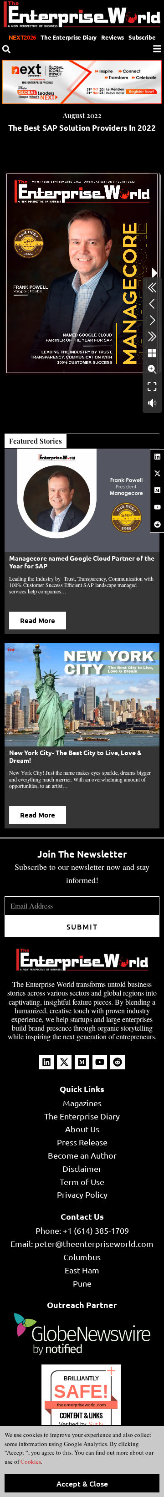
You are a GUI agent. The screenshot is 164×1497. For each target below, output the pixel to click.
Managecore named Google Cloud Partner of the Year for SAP (81, 562)
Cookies (30, 1461)
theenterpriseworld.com (81, 1404)
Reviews (112, 37)
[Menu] (157, 48)
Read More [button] (37, 620)
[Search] (6, 49)
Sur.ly (95, 1424)
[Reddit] (157, 524)
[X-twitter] (157, 473)
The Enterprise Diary (69, 37)
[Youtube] (157, 507)
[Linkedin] (157, 456)
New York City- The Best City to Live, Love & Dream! (75, 756)
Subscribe (141, 37)
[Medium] (157, 490)
